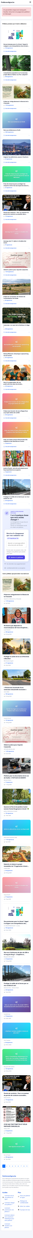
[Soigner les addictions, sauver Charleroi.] (16, 151)
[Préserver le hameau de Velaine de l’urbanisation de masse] (16, 292)
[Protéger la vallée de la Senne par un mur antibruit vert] (16, 492)
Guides (4, 1192)
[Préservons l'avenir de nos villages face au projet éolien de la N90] (16, 406)
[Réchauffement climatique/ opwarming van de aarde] (16, 349)
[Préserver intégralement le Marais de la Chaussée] (16, 97)
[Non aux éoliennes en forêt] (16, 124)
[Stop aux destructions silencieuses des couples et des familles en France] (16, 435)
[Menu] (30, 2)
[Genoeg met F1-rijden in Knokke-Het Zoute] (16, 236)
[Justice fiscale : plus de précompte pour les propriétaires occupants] (16, 464)
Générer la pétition (17, 557)
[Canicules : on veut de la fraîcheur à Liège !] (16, 321)
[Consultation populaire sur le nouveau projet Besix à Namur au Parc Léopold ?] (16, 68)
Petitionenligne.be (7, 2)
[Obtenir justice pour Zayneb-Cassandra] (16, 264)
